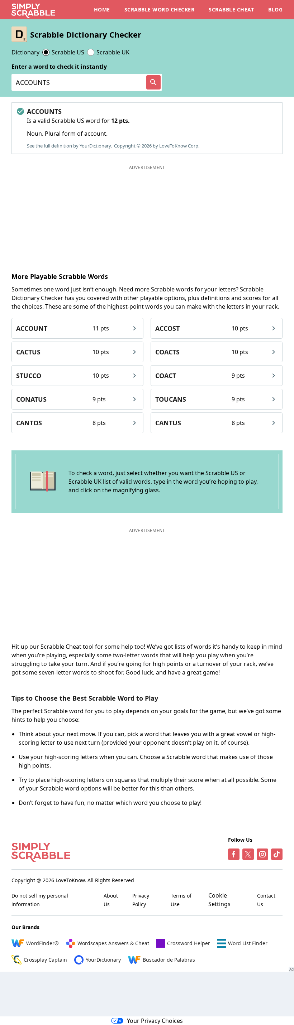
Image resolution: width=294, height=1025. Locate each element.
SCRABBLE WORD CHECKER (159, 9)
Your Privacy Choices (155, 1021)
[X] (248, 854)
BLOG (275, 9)
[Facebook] (234, 854)
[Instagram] (262, 854)
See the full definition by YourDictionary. (69, 145)
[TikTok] (277, 854)
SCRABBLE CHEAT (231, 9)
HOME (102, 9)
